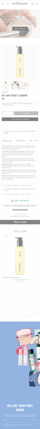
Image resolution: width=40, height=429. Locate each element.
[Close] (37, 325)
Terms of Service (6, 425)
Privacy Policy (30, 424)
